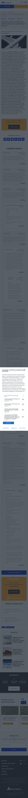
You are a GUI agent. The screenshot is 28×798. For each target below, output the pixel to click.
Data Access (14, 428)
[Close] (25, 370)
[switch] (22, 399)
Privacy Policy (22, 428)
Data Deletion (6, 428)
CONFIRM (8, 422)
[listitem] (14, 396)
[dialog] (14, 399)
